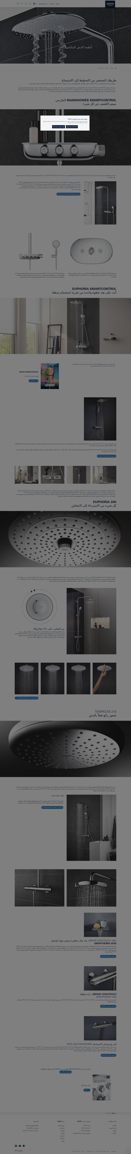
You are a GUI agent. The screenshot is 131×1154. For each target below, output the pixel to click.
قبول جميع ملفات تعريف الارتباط (58, 126)
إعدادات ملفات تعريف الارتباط (72, 126)
